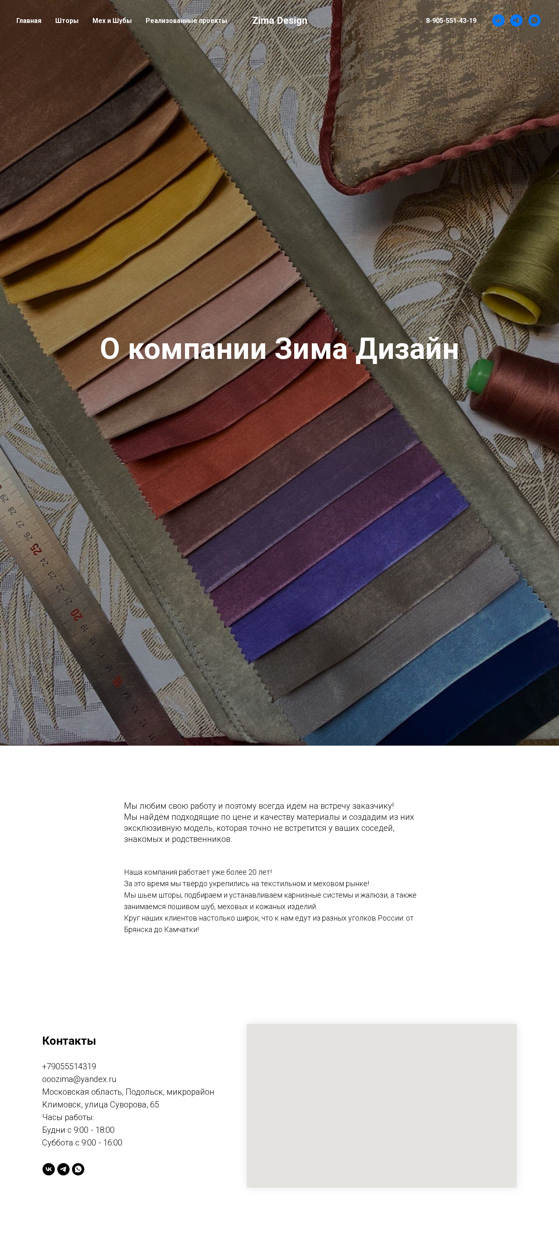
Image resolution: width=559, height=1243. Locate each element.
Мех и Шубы (112, 21)
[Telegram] (516, 20)
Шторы (67, 21)
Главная (28, 21)
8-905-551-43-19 (451, 21)
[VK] (498, 20)
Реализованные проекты (186, 21)
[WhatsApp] (534, 20)
